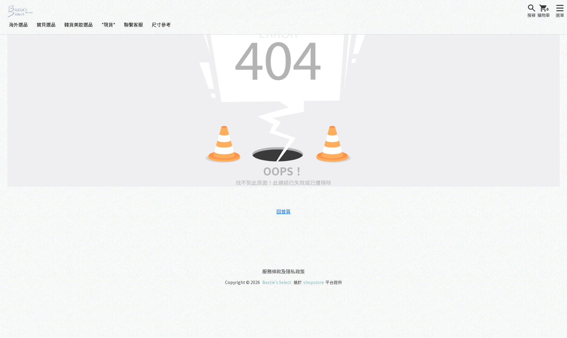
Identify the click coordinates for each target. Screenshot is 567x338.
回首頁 (283, 211)
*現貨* (108, 24)
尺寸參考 (161, 24)
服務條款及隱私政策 (283, 271)
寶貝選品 (46, 24)
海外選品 (18, 24)
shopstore (313, 282)
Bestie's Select (276, 282)
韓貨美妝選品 (78, 24)
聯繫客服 (133, 24)
